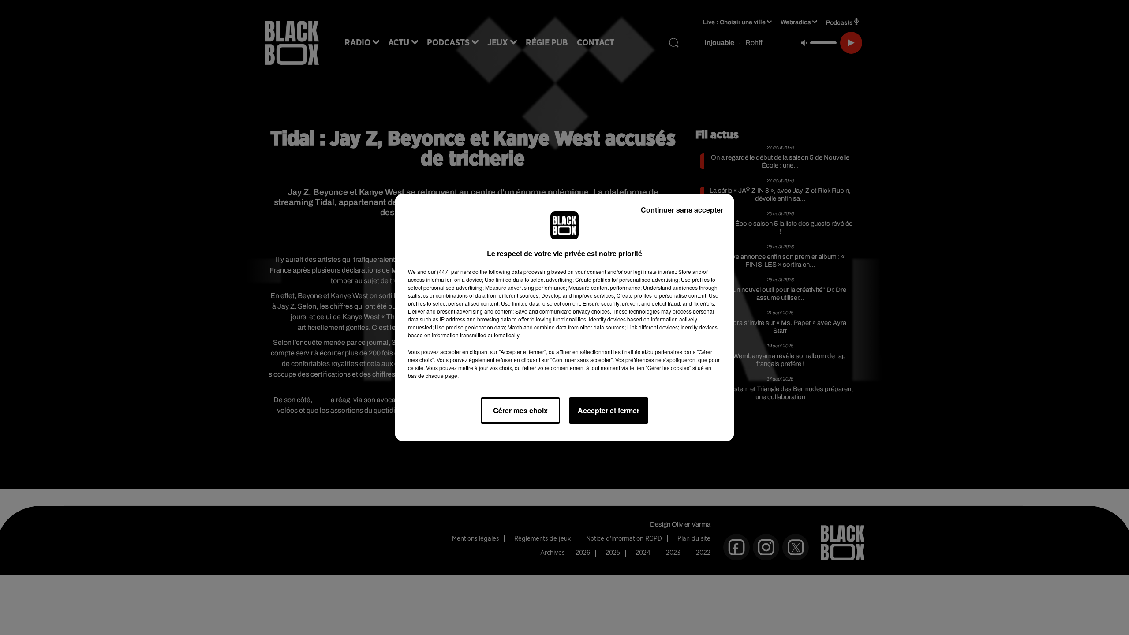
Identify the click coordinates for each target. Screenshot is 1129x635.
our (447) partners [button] (449, 271)
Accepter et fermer (608, 410)
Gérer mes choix (520, 410)
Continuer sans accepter (682, 210)
